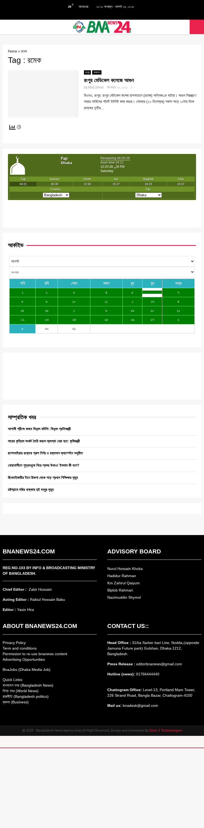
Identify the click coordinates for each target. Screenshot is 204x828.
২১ (178, 310)
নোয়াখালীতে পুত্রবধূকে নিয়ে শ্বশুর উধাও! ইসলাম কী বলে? (43, 465)
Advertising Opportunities (24, 659)
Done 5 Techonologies (166, 730)
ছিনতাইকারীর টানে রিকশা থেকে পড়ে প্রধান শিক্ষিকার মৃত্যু (43, 477)
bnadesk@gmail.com (140, 705)
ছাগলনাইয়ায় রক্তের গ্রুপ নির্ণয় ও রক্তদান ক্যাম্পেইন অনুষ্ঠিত (45, 453)
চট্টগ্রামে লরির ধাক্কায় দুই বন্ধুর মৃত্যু (31, 489)
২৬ (132, 319)
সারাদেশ (97, 72)
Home (12, 51)
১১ (106, 301)
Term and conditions (20, 648)
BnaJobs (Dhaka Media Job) (26, 669)
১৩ (152, 301)
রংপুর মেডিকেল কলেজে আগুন (109, 80)
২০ (152, 310)
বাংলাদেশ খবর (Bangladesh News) (28, 685)
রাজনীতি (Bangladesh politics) (26, 696)
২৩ (47, 319)
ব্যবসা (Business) (16, 702)
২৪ (74, 319)
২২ (22, 319)
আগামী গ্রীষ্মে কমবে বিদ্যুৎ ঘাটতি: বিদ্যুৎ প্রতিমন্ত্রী (39, 429)
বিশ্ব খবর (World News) (21, 691)
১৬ (46, 310)
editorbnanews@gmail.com (159, 664)
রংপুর (87, 72)
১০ (74, 301)
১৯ (132, 310)
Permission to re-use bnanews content (35, 654)
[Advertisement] (102, 788)
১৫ (22, 310)
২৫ (106, 319)
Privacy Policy (14, 643)
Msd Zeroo (96, 87)
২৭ (152, 319)
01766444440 (147, 674)
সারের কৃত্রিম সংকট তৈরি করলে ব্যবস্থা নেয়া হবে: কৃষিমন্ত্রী (44, 441)
